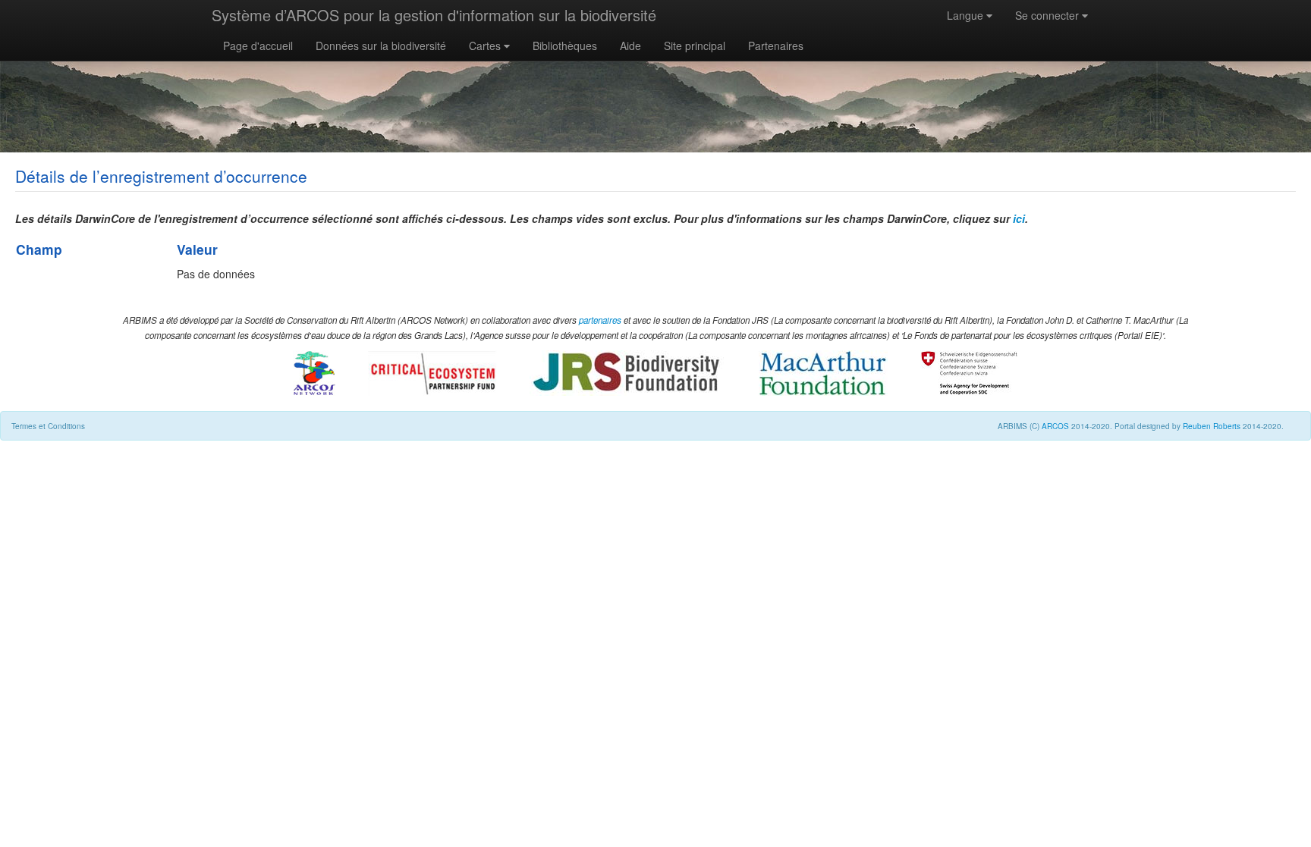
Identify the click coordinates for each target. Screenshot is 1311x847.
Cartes (486, 45)
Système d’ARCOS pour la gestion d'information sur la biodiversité (434, 15)
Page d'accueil (258, 45)
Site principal (694, 45)
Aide (630, 45)
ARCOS (1055, 426)
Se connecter (1048, 15)
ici (1019, 218)
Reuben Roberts (1211, 426)
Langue (966, 15)
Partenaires (775, 45)
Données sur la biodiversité (381, 45)
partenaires (600, 320)
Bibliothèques (565, 45)
